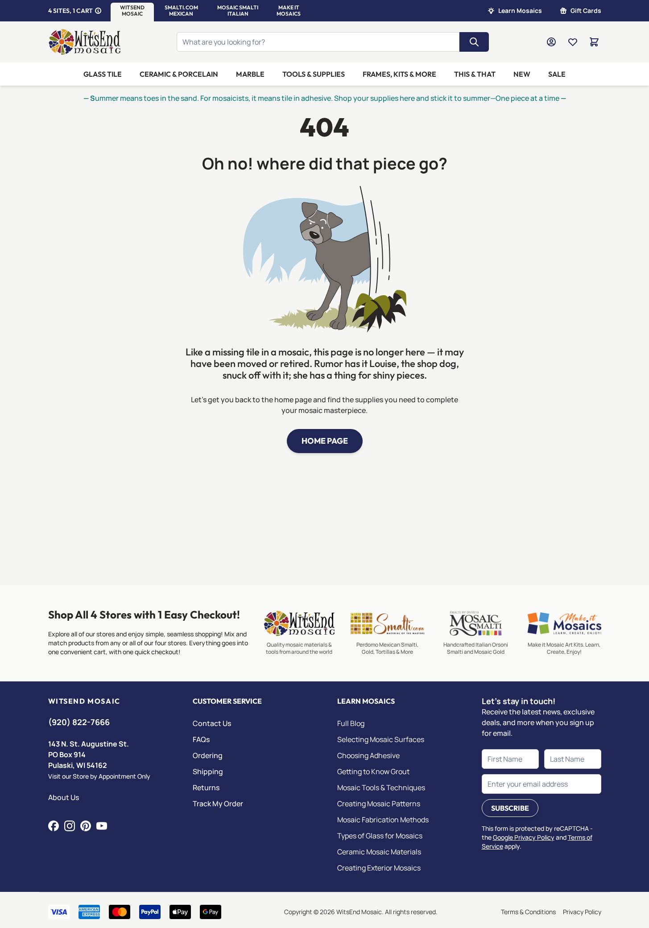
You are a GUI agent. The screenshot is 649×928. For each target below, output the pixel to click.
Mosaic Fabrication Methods (383, 820)
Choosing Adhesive (368, 755)
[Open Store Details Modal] (98, 10)
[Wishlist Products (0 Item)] (573, 42)
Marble (250, 74)
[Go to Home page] (84, 42)
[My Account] (551, 42)
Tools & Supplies (313, 74)
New (521, 74)
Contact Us (212, 723)
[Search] (474, 42)
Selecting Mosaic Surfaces (380, 739)
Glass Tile (102, 74)
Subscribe (510, 808)
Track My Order (218, 803)
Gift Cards (585, 10)
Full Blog (350, 723)
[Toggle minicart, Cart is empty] (594, 42)
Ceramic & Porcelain (179, 74)
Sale (557, 74)
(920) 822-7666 (79, 722)
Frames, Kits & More (399, 74)
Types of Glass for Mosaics (379, 836)
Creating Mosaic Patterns (378, 803)
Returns (206, 787)
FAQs (201, 739)
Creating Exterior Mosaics (379, 868)
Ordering (208, 755)
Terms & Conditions (528, 911)
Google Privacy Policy (523, 837)
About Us (63, 797)
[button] (132, 10)
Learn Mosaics (520, 10)
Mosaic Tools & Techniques (381, 787)
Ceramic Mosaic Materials (379, 852)
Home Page (325, 441)
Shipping (208, 771)
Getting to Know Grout (373, 771)
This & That (475, 74)
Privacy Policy (582, 911)
